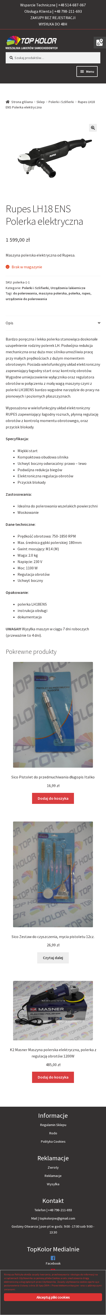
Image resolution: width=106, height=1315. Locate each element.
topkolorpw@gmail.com (57, 1218)
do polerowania (25, 293)
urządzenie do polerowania (26, 299)
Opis (9, 322)
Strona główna (22, 102)
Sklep (40, 102)
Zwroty (53, 1167)
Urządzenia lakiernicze (68, 288)
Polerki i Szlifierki (61, 102)
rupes (86, 293)
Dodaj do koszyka (53, 798)
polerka (74, 293)
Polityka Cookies (53, 1141)
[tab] (53, 323)
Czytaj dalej (53, 957)
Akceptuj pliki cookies (53, 1297)
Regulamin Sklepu (53, 1125)
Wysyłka (53, 1184)
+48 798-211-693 (60, 1210)
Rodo (53, 1133)
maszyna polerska (53, 293)
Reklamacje (53, 1176)
